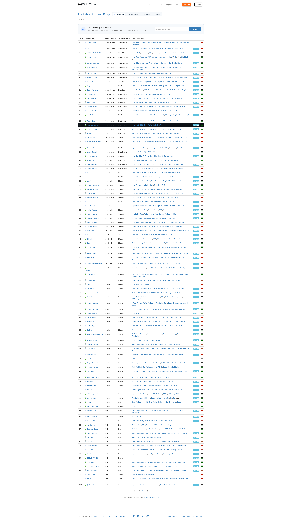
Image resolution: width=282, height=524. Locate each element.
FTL (149, 48)
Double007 (91, 289)
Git (176, 280)
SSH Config (161, 222)
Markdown (135, 45)
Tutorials (122, 516)
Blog (115, 516)
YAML (161, 42)
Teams (159, 5)
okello (89, 479)
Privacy (103, 516)
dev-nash (90, 437)
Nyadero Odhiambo (94, 142)
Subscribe (194, 29)
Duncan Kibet (91, 43)
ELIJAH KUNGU (92, 206)
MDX (163, 197)
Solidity (161, 86)
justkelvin (90, 381)
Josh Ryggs (91, 297)
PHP (149, 57)
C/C (170, 141)
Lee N (89, 181)
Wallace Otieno (92, 410)
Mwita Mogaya (92, 210)
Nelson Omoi (91, 82)
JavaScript (144, 53)
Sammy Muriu (92, 77)
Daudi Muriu (91, 247)
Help (201, 516)
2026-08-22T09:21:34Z (151, 497)
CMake (159, 381)
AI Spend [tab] (157, 14)
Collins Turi (91, 274)
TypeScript (143, 48)
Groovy (178, 129)
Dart (153, 226)
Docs (177, 5)
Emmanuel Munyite (93, 185)
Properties (167, 42)
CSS (170, 53)
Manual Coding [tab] (133, 14)
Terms (96, 516)
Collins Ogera (91, 193)
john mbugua (91, 355)
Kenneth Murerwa (93, 421)
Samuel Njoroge (92, 309)
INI (164, 381)
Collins (89, 330)
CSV (171, 385)
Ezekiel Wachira (92, 344)
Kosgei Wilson (92, 67)
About (110, 516)
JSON (181, 48)
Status (195, 516)
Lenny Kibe (91, 475)
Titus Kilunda (91, 390)
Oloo (88, 49)
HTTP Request (141, 42)
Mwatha (90, 359)
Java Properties (152, 42)
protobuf (178, 239)
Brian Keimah (91, 280)
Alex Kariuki (91, 235)
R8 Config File (137, 299)
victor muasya (92, 340)
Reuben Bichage (93, 367)
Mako (178, 425)
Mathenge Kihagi (93, 377)
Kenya (107, 14)
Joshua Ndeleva (92, 189)
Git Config (183, 137)
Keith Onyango (92, 222)
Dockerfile (170, 63)
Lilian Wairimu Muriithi (94, 264)
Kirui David (91, 257)
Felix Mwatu (91, 462)
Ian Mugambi (91, 317)
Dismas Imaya (92, 129)
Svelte (178, 164)
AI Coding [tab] (146, 14)
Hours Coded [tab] (120, 14)
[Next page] (148, 491)
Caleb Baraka (91, 454)
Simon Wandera (92, 90)
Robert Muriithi (92, 450)
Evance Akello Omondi (95, 334)
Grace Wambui (92, 111)
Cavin (89, 243)
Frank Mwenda (92, 57)
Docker (168, 57)
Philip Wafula (91, 94)
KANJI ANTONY (92, 406)
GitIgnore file (168, 48)
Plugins (169, 5)
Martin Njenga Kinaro (94, 293)
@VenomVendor (92, 485)
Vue (133, 218)
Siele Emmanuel (92, 433)
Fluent (176, 48)
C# (157, 218)
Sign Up (187, 4)
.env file (179, 42)
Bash (173, 42)
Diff (164, 385)
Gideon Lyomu (92, 226)
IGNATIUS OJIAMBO (94, 53)
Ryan (89, 133)
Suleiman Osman (93, 429)
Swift (151, 433)
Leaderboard (85, 14)
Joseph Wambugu (93, 63)
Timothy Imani (92, 470)
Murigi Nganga (92, 102)
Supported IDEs (173, 516)
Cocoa (172, 433)
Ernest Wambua (92, 177)
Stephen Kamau (92, 303)
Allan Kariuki (91, 98)
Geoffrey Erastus (93, 466)
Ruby (142, 421)
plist (187, 478)
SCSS (176, 77)
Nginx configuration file (149, 274)
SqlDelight (135, 412)
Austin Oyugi (91, 121)
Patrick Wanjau (92, 164)
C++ (142, 141)
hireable (196, 48)
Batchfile (165, 202)
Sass (164, 160)
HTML (138, 53)
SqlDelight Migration (166, 410)
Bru (148, 156)
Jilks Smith (90, 231)
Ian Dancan (91, 137)
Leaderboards (148, 5)
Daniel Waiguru (92, 445)
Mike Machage (92, 416)
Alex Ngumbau (92, 214)
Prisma (167, 226)
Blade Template (140, 257)
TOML (172, 263)
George (89, 441)
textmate (186, 42)
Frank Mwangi (92, 115)
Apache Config (153, 210)
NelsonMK (90, 321)
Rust (141, 189)
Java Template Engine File (153, 141)
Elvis (88, 284)
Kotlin (134, 141)
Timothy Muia (91, 398)
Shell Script (185, 57)
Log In (198, 4)
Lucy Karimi (91, 371)
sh (150, 485)
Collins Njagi (91, 326)
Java (98, 14)
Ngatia (89, 402)
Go (172, 102)
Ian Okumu (91, 425)
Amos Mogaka (92, 168)
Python (167, 82)
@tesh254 (90, 160)
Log (174, 344)
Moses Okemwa (92, 197)
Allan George (91, 73)
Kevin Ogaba (91, 385)
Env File (160, 125)
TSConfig (171, 394)
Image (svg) (170, 466)
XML (153, 48)
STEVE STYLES (92, 458)
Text (166, 53)
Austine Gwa (91, 148)
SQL (137, 48)
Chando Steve (92, 106)
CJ (88, 202)
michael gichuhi (92, 394)
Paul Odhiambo (92, 125)
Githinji (89, 239)
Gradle (152, 164)
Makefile (147, 121)
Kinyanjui (90, 86)
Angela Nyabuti (92, 363)
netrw (148, 330)
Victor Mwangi (92, 152)
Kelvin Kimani (91, 173)
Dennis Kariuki (92, 156)
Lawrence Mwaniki (93, 218)
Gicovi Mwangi (92, 313)
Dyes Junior (91, 348)
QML (150, 381)
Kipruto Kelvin (92, 253)
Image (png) (178, 321)
